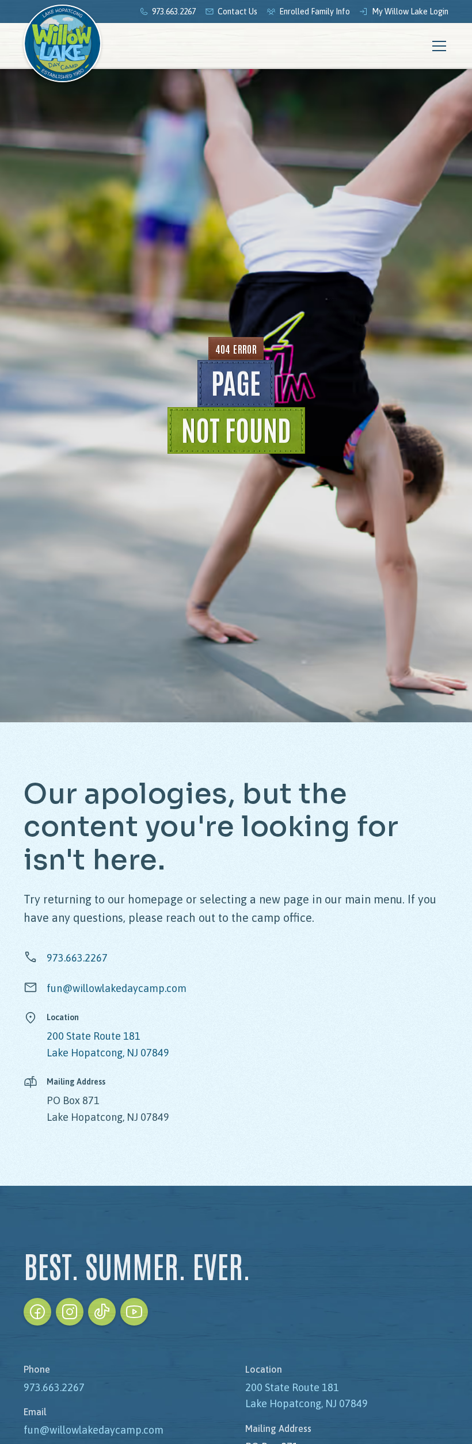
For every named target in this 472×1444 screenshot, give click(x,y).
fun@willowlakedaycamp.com (116, 988)
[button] (436, 46)
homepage (155, 899)
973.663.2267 (77, 958)
